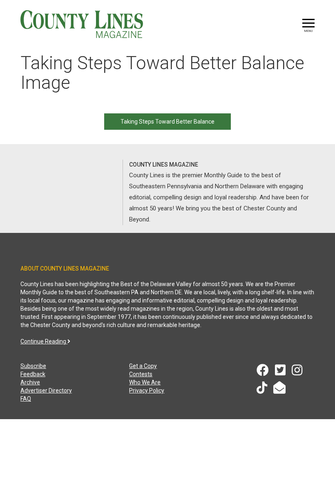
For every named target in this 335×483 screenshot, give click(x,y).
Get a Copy (143, 366)
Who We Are (145, 382)
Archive (30, 382)
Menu (308, 31)
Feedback (32, 374)
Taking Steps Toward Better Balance (167, 121)
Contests (140, 374)
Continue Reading (43, 341)
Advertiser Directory (46, 390)
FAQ (25, 398)
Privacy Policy (146, 390)
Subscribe (33, 366)
